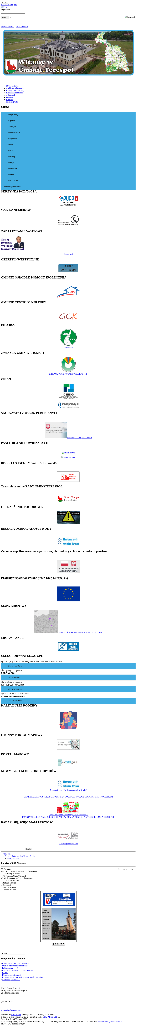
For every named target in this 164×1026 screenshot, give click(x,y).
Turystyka (12, 127)
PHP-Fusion (16, 1014)
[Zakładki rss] (4, 951)
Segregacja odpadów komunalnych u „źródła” (68, 790)
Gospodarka (13, 139)
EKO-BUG (68, 347)
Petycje (11, 163)
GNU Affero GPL (50, 1017)
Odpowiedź (68, 254)
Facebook (5, 4)
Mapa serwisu (22, 26)
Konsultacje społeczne (12, 187)
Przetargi (11, 157)
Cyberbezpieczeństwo (11, 979)
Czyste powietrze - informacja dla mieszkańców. (68, 815)
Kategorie (7, 854)
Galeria (10, 151)
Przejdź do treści (7, 26)
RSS (11, 4)
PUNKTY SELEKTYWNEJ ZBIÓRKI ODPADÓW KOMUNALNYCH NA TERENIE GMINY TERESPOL (68, 817)
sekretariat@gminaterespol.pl (12, 1010)
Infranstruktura (14, 133)
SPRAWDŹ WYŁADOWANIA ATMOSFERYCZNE (80, 632)
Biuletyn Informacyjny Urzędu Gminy (20, 856)
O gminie (11, 120)
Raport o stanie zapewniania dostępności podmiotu (22, 977)
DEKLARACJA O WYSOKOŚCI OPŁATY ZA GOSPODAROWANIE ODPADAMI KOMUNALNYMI (68, 797)
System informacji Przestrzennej (15, 966)
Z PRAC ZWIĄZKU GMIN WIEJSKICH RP (68, 374)
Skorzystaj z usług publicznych (79, 437)
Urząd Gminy (13, 114)
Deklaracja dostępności (68, 844)
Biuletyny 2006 (13, 858)
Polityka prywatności (10, 968)
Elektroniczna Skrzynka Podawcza (16, 963)
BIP (15, 4)
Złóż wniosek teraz (15, 666)
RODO (5, 973)
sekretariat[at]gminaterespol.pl (110, 1021)
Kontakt (11, 175)
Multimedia (12, 169)
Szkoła (10, 145)
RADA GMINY (13, 181)
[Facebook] (2, 951)
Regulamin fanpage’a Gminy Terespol (17, 970)
